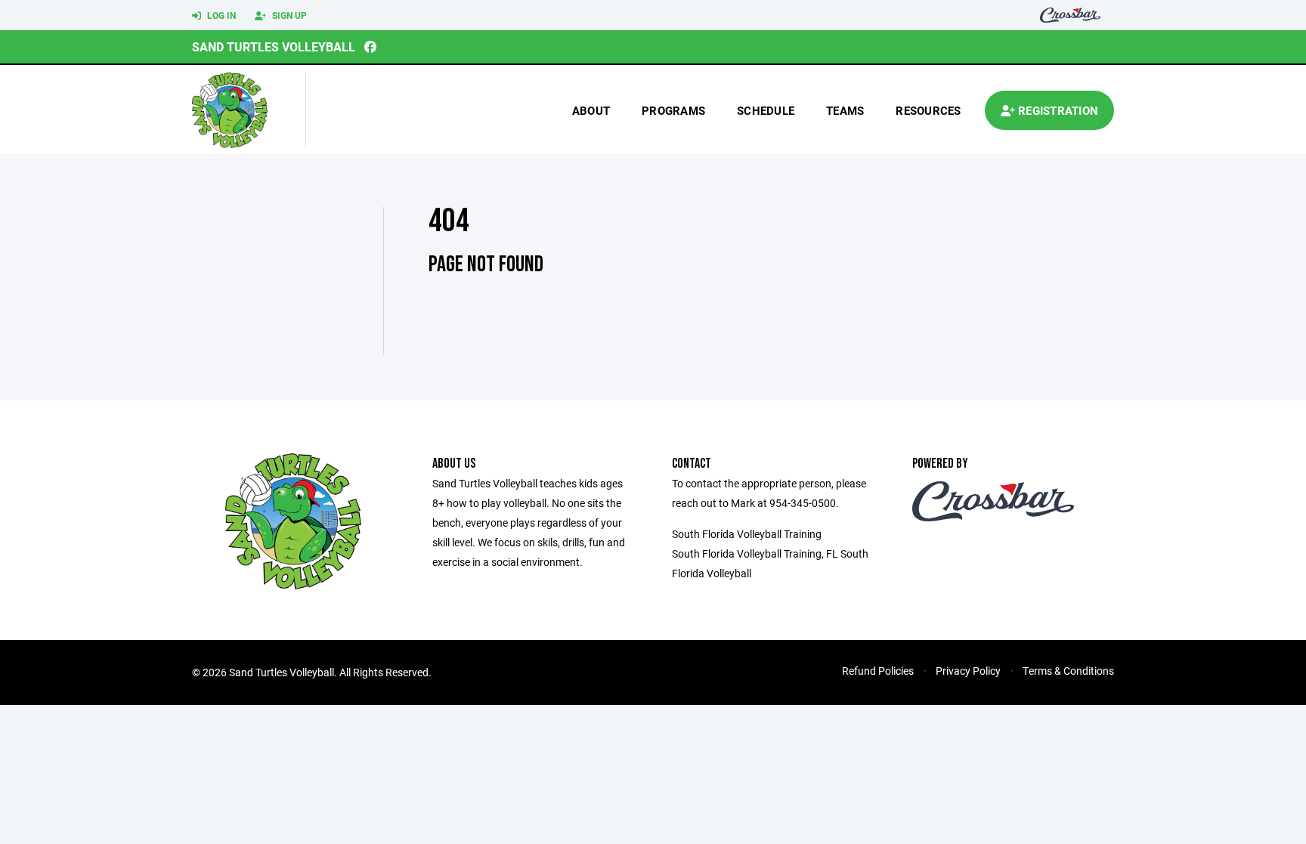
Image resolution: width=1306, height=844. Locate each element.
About (591, 110)
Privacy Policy (968, 670)
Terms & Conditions (1068, 670)
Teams (845, 110)
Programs (673, 110)
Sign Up (288, 15)
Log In (220, 15)
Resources (928, 110)
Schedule (765, 110)
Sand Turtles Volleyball (273, 46)
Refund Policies (878, 670)
